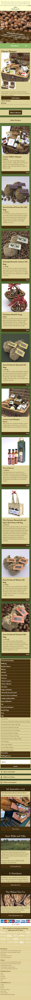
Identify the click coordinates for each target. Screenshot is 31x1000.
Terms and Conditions (5, 989)
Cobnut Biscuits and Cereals (9, 692)
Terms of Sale (3, 991)
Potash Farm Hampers (7, 707)
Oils (2, 704)
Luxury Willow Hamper (12, 156)
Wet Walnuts (3, 954)
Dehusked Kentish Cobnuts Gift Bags (10, 724)
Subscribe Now (15, 885)
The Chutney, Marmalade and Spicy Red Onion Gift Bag (14, 521)
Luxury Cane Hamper (11, 419)
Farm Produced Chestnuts (6, 957)
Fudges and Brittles (6, 690)
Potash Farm (5, 982)
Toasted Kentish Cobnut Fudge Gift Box (11, 739)
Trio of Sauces (8, 468)
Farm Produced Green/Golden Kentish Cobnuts (10, 952)
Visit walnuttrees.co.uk (15, 915)
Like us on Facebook (9, 772)
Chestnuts (4, 678)
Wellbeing (4, 663)
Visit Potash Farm (15, 866)
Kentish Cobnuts (5, 666)
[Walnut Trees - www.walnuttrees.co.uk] (15, 900)
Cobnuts (2, 960)
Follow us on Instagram (9, 782)
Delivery (2, 987)
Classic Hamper (5, 741)
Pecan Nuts (4, 675)
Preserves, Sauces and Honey (9, 695)
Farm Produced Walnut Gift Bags (9, 733)
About (2, 973)
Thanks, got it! (15, 9)
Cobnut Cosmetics (6, 681)
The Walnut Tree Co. (5, 971)
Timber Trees (3, 978)
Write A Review (15, 113)
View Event (15, 829)
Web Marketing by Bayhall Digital (8, 994)
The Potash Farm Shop (7, 660)
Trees (2, 713)
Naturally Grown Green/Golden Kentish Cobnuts (11, 950)
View (27, 172)
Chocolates (4, 687)
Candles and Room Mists (8, 698)
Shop (2, 980)
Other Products (15, 120)
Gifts (2, 716)
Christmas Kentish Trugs (12, 314)
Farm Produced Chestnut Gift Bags (10, 736)
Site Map (2, 986)
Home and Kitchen (6, 701)
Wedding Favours (6, 756)
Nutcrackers (4, 753)
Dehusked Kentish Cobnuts (6, 955)
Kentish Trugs (5, 710)
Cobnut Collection (6, 684)
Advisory (2, 975)
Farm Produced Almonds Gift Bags (10, 727)
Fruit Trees (3, 976)
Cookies (2, 984)
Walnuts (3, 669)
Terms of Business (4, 993)
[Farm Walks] (15, 844)
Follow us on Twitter (9, 777)
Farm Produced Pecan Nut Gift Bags (10, 730)
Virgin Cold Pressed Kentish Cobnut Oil (9, 968)
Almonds (3, 672)
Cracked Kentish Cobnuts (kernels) (8, 967)
